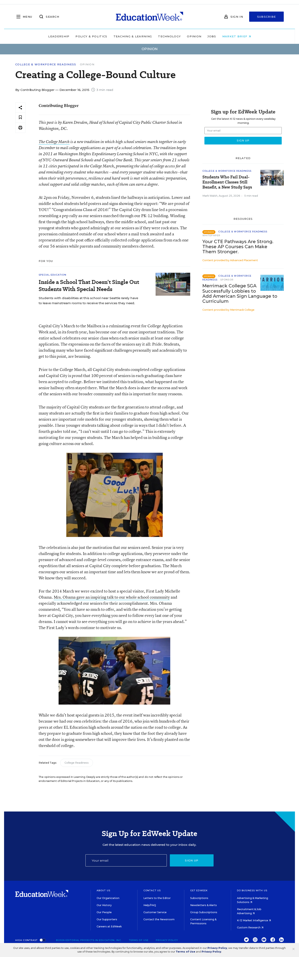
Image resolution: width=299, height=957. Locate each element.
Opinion (194, 36)
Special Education (52, 274)
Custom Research (249, 927)
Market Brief (235, 36)
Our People (104, 912)
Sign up (191, 860)
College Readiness (76, 762)
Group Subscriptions (203, 912)
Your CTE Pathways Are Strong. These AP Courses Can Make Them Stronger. (237, 246)
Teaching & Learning (132, 36)
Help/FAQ (149, 905)
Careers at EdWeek (109, 926)
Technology (169, 36)
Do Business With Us (252, 890)
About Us (103, 890)
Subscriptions (199, 898)
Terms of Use (138, 940)
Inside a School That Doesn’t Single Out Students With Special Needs (89, 285)
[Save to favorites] (20, 118)
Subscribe (266, 16)
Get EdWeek (199, 890)
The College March (54, 141)
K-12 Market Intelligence (253, 920)
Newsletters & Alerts (203, 905)
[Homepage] (149, 16)
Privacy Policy (167, 940)
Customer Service (155, 912)
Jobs (211, 36)
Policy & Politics (91, 36)
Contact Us (152, 890)
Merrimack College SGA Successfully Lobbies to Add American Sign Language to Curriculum (239, 293)
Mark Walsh (209, 195)
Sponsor (227, 279)
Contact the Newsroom (159, 919)
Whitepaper (211, 235)
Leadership (58, 36)
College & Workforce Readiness (45, 64)
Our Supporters (107, 919)
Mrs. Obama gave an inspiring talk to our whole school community (112, 597)
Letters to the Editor (157, 898)
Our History (104, 905)
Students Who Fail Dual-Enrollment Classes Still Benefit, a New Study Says (227, 182)
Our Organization (108, 898)
